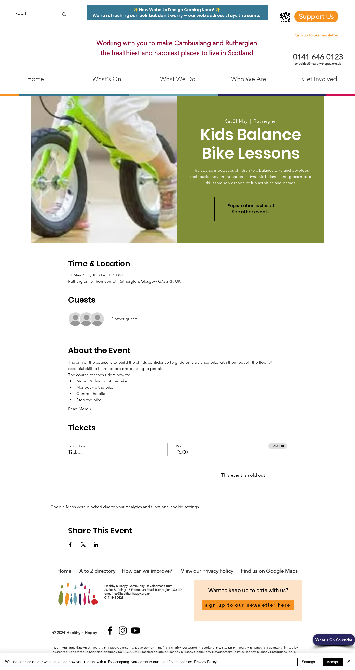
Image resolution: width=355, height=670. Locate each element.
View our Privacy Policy (207, 571)
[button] (334, 639)
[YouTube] (135, 630)
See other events (251, 212)
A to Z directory (97, 571)
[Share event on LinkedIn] (96, 544)
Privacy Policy (205, 661)
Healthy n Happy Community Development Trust (138, 586)
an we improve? (154, 571)
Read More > (80, 408)
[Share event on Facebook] (70, 544)
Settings (308, 661)
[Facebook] (109, 630)
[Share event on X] (83, 544)
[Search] (64, 14)
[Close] (349, 662)
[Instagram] (122, 630)
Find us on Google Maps (269, 571)
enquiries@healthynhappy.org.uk (318, 63)
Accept (332, 661)
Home (64, 571)
